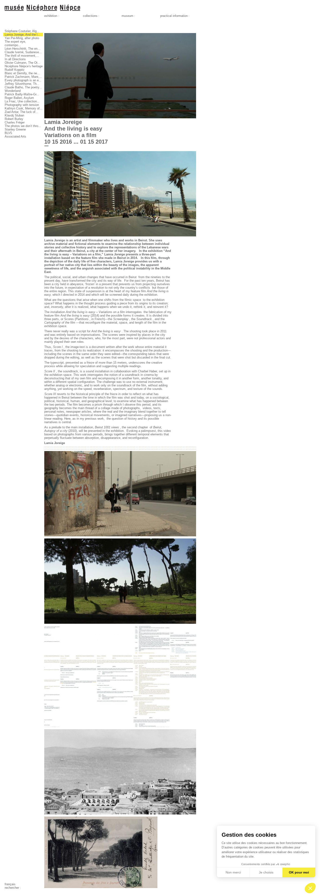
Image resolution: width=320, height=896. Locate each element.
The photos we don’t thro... (23, 126)
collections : (91, 16)
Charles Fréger (15, 122)
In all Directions (15, 59)
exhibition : (51, 16)
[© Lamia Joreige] (120, 117)
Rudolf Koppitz (15, 69)
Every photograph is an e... (23, 80)
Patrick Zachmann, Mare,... (23, 76)
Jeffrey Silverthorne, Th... (22, 84)
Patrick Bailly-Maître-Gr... (22, 94)
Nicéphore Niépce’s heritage (24, 66)
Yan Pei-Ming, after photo (22, 38)
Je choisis (266, 872)
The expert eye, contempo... (15, 43)
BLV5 (8, 133)
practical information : (175, 16)
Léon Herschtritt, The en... (22, 48)
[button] (310, 888)
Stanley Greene (15, 129)
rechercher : (13, 887)
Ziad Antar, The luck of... (21, 112)
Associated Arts (15, 136)
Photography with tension (22, 105)
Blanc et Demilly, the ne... (22, 73)
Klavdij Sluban (14, 115)
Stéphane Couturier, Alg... (22, 31)
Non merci (233, 872)
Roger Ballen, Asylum (19, 98)
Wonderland (13, 91)
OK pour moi (299, 872)
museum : (128, 16)
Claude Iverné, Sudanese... (23, 52)
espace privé (13, 891)
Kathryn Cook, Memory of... (23, 108)
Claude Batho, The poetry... (23, 87)
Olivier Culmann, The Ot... (22, 62)
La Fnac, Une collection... (22, 101)
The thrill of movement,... (22, 55)
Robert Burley (14, 119)
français (10, 884)
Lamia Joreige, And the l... (22, 34)
